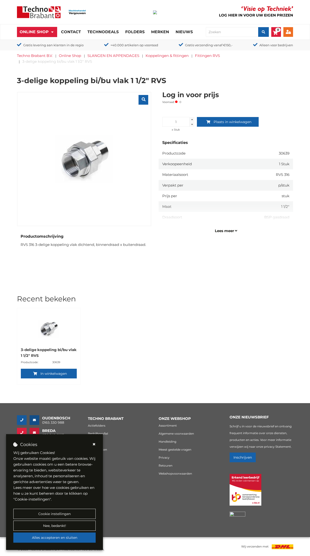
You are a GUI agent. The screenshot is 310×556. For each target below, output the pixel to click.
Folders (135, 32)
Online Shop (34, 32)
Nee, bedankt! (54, 526)
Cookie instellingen (54, 514)
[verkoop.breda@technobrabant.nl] (36, 433)
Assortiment (168, 425)
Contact (71, 32)
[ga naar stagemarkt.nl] (245, 492)
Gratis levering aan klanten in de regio (53, 45)
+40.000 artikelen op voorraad (134, 45)
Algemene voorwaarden (176, 433)
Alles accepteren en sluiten (54, 537)
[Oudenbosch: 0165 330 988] (23, 420)
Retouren (165, 465)
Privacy (164, 457)
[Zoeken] (263, 32)
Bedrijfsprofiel (98, 433)
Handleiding (167, 441)
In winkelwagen (53, 373)
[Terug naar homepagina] (39, 11)
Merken (160, 32)
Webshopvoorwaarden (175, 473)
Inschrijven (242, 457)
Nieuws (184, 32)
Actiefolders (96, 425)
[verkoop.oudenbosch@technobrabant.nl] (36, 420)
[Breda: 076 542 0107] (23, 433)
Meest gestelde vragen (175, 449)
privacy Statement (277, 446)
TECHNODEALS (103, 32)
